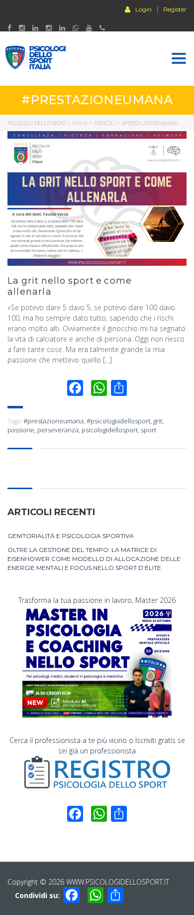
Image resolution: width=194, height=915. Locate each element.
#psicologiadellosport (118, 420)
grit (157, 420)
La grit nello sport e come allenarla (69, 286)
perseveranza (58, 429)
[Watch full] (97, 198)
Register (175, 9)
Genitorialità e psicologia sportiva (70, 536)
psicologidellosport (110, 429)
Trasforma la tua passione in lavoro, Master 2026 (97, 600)
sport (148, 429)
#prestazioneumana (53, 420)
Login (143, 8)
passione (20, 429)
